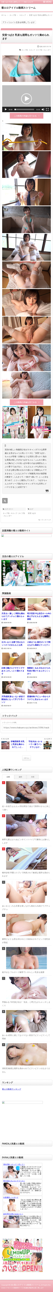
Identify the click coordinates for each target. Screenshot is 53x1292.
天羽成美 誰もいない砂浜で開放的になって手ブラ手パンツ (13, 699)
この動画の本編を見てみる (25, 116)
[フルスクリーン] (47, 109)
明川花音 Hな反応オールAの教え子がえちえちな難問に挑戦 (39, 616)
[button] (26, 98)
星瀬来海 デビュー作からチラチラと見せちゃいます (38, 697)
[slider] (24, 109)
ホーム (26, 758)
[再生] (5, 109)
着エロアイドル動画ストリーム (18, 7)
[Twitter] (5, 500)
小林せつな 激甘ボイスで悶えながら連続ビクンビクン (38, 643)
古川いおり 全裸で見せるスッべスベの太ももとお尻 (13, 643)
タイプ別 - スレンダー (43, 50)
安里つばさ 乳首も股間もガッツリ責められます (25, 36)
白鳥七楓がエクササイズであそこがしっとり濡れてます (12, 671)
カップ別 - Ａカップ (28, 50)
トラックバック (45, 520)
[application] (26, 98)
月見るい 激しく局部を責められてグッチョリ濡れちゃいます (13, 616)
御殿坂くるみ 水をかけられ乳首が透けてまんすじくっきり (38, 671)
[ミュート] (43, 109)
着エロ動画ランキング (11, 1089)
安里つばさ (32, 513)
